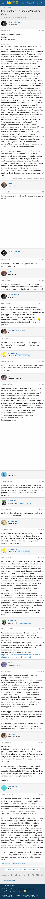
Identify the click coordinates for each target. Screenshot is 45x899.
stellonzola (12, 521)
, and (15, 864)
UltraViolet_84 (7, 17)
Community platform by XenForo (20, 895)
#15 (42, 743)
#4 (43, 280)
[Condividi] (39, 30)
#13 (42, 629)
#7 (43, 361)
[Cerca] (42, 3)
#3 (43, 260)
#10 (42, 509)
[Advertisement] (22, 223)
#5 (43, 303)
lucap (10, 473)
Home (20, 891)
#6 (43, 339)
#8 (43, 384)
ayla (10, 376)
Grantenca (12, 786)
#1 (43, 31)
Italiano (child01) (9, 885)
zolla (10, 183)
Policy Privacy (6, 891)
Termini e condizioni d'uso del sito (22, 889)
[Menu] (3, 3)
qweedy (11, 734)
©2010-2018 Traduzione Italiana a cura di (18, 897)
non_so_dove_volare (16, 330)
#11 (42, 530)
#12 (42, 557)
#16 (42, 795)
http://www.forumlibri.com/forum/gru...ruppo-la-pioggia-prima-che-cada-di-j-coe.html (21, 655)
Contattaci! (5, 889)
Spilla (10, 663)
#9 (43, 481)
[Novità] (37, 3)
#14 (42, 671)
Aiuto (14, 891)
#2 (43, 192)
